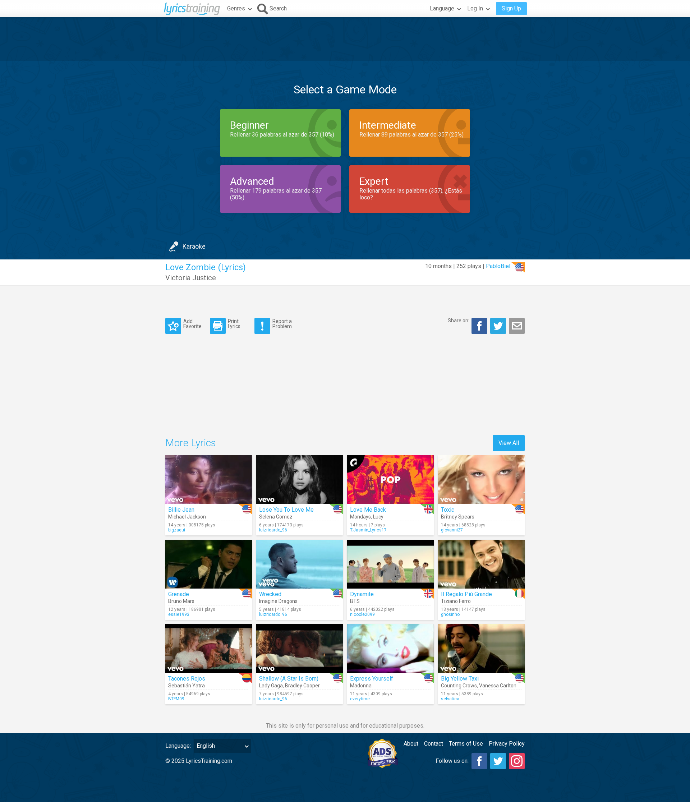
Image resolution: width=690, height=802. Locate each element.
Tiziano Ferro (456, 601)
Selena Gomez (276, 517)
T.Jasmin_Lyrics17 (368, 530)
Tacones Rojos (186, 678)
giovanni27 (452, 530)
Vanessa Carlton (497, 685)
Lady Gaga (271, 685)
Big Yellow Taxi (460, 678)
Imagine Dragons (278, 601)
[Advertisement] (345, 39)
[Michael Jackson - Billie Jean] (208, 479)
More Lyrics (190, 443)
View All (508, 442)
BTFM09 (176, 698)
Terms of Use (466, 743)
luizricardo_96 (273, 530)
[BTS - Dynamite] (390, 564)
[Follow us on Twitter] (498, 761)
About (411, 743)
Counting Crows (459, 685)
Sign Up (511, 8)
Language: (178, 745)
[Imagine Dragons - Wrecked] (299, 564)
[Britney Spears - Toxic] (481, 479)
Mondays (360, 517)
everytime (360, 698)
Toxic (447, 509)
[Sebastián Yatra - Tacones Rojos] (208, 648)
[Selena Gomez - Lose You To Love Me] (299, 479)
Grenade (178, 594)
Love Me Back (368, 509)
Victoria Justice (190, 277)
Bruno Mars (181, 601)
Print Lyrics (234, 323)
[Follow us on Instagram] (517, 761)
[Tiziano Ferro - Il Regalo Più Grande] (481, 564)
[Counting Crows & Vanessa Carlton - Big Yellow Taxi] (481, 648)
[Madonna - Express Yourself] (390, 648)
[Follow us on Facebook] (479, 761)
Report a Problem (282, 323)
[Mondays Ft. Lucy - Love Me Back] (390, 479)
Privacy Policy (507, 743)
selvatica (450, 698)
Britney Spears (457, 517)
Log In (475, 8)
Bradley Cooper (302, 685)
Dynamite (362, 594)
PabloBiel (498, 266)
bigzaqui (176, 530)
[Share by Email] (517, 326)
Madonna (361, 685)
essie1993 (178, 614)
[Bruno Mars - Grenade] (208, 564)
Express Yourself (371, 678)
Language (442, 8)
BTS (355, 601)
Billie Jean (181, 509)
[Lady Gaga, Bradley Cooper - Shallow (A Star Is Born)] (299, 648)
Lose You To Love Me (286, 509)
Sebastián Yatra (186, 685)
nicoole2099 (362, 614)
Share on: (458, 320)
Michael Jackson (187, 517)
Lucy (378, 517)
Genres (236, 8)
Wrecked (270, 594)
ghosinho (450, 614)
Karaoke (194, 246)
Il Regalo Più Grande (466, 594)
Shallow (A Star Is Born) (288, 678)
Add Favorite (192, 323)
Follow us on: (452, 760)
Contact (433, 743)
